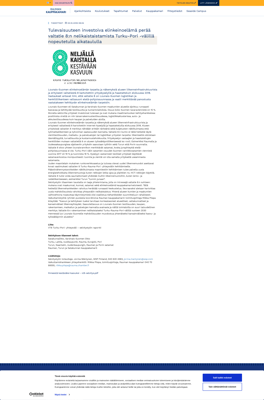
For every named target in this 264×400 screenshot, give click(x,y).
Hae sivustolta (62, 3)
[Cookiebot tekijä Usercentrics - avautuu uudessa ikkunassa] (36, 395)
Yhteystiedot (174, 10)
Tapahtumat (121, 10)
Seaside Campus (196, 10)
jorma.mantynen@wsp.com (138, 259)
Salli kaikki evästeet (222, 377)
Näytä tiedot (60, 394)
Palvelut (137, 10)
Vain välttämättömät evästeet (222, 386)
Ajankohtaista (82, 10)
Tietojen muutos (185, 3)
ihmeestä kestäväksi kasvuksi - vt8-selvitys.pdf (73, 273)
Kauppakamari (154, 10)
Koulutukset (102, 10)
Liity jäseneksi (207, 3)
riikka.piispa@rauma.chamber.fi (72, 265)
